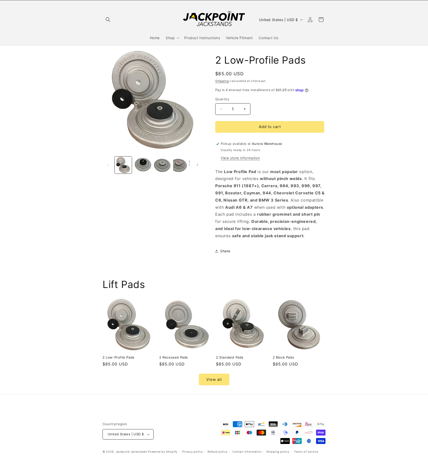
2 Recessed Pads (173, 357)
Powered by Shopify (162, 451)
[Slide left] (108, 164)
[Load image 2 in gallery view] (142, 165)
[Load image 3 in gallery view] (162, 165)
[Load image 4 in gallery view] (181, 165)
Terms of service (306, 451)
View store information (240, 158)
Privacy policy (192, 451)
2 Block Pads (283, 357)
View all (214, 379)
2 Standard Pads (229, 357)
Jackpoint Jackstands (131, 451)
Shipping (222, 81)
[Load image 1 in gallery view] (123, 165)
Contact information (246, 451)
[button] (108, 19)
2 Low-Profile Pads (118, 357)
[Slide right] (197, 164)
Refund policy (217, 451)
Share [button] (225, 251)
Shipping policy (277, 451)
